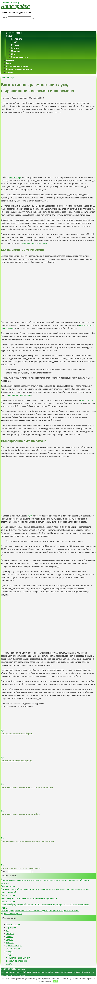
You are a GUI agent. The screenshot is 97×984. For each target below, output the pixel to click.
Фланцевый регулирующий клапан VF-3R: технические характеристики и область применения (45, 904)
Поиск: (4, 18)
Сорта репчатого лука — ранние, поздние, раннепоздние (27, 841)
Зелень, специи (8, 886)
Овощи (9, 36)
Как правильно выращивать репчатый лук (20, 814)
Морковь (15, 51)
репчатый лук (14, 177)
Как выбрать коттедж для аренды (16, 760)
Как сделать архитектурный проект (17, 733)
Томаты (15, 42)
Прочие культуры (19, 57)
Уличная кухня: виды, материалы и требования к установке (29, 898)
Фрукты (10, 60)
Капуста (15, 48)
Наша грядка (15, 6)
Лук (13, 54)
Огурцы (15, 45)
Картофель (16, 39)
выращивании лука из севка (33, 243)
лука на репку (86, 400)
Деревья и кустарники (17, 66)
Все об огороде (14, 33)
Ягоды (9, 63)
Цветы (9, 72)
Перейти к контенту (10, 2)
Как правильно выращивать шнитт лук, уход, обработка (27, 787)
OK (55, 981)
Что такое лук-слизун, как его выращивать (20, 868)
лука (30, 516)
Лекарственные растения (19, 69)
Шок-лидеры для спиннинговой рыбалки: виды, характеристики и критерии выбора (40, 910)
